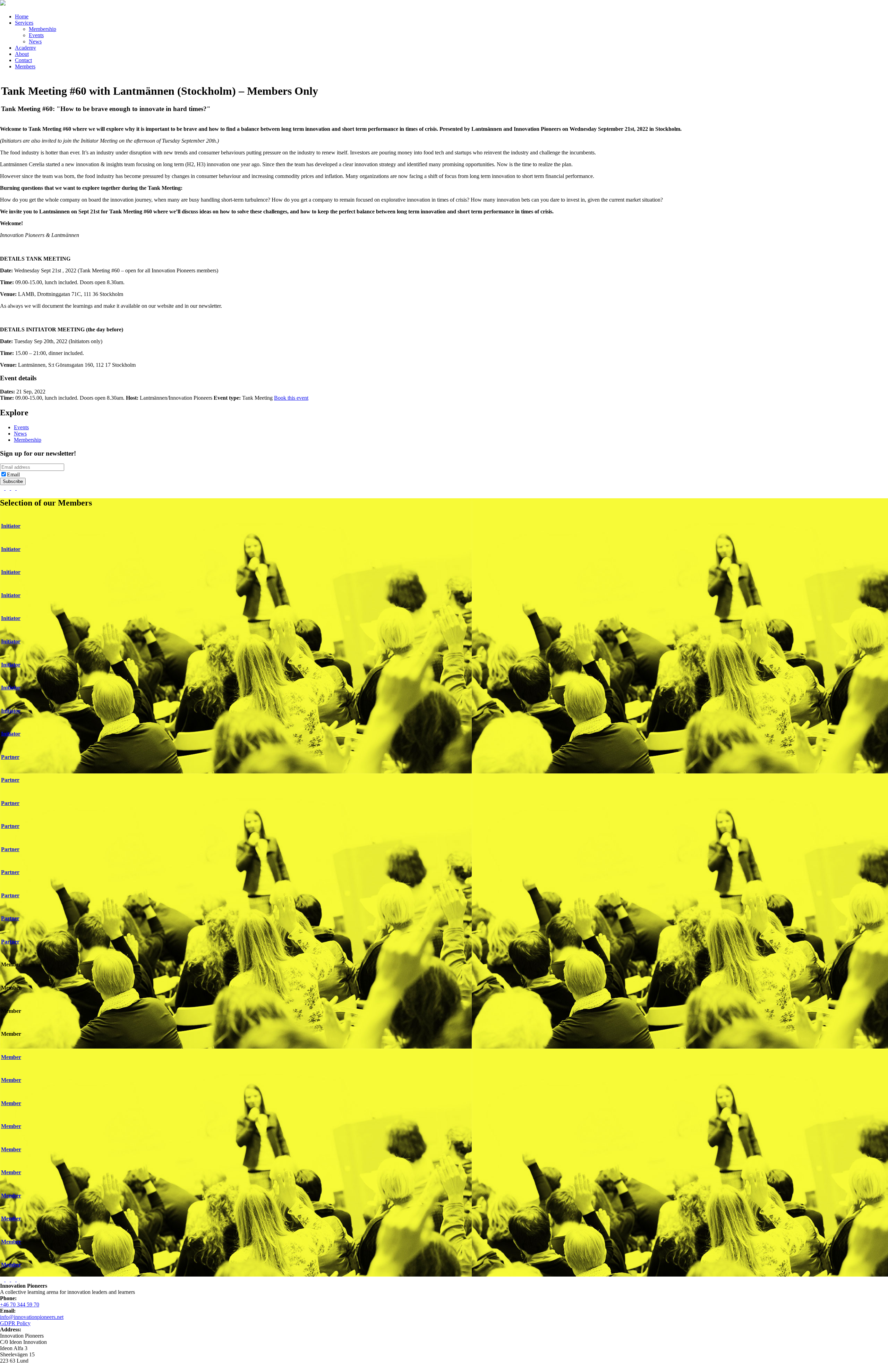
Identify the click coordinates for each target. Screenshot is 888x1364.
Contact (23, 60)
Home (21, 16)
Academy (25, 48)
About (22, 54)
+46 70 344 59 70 (19, 1304)
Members (25, 66)
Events (36, 35)
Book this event (291, 398)
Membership (42, 29)
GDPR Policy (15, 1323)
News (35, 41)
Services (24, 23)
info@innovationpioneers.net (31, 1317)
